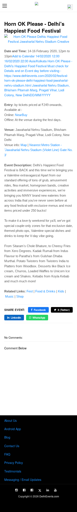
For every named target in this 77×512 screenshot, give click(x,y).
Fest (30, 291)
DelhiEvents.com (49, 496)
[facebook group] (32, 490)
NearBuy (21, 115)
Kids (61, 291)
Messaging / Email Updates (22, 479)
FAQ (7, 454)
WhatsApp (39, 317)
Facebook (40, 310)
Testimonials (12, 471)
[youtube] (55, 490)
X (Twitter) (64, 310)
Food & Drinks (45, 291)
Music (9, 296)
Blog (7, 437)
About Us (10, 420)
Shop (20, 296)
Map (24, 145)
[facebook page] (24, 490)
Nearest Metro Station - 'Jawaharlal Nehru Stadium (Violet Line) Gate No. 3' (38, 150)
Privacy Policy (13, 462)
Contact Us (11, 446)
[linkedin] (47, 490)
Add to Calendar (38, 75)
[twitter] (39, 490)
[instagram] (16, 490)
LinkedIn (16, 317)
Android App (12, 429)
